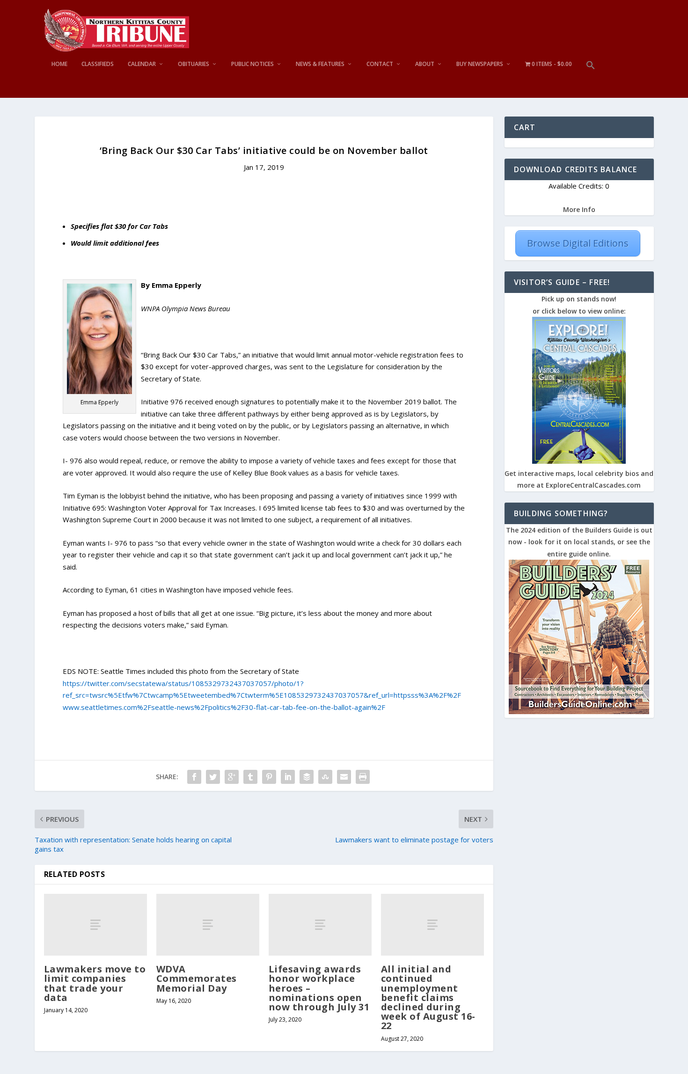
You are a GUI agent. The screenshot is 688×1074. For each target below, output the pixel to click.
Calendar (142, 64)
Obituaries (193, 64)
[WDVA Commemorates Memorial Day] (207, 925)
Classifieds (97, 64)
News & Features (320, 64)
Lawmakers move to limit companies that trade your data (95, 983)
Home (59, 64)
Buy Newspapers (479, 64)
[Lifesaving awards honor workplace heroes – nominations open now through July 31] (320, 925)
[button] (590, 79)
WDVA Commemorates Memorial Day (196, 978)
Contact (379, 64)
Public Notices (252, 64)
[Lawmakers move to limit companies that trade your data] (95, 925)
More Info (579, 209)
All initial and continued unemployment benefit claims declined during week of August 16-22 (428, 997)
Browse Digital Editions (578, 243)
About (424, 64)
